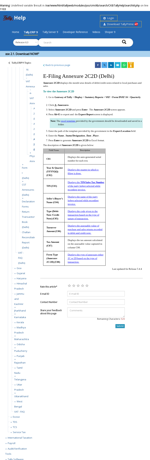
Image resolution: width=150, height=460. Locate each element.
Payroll (11, 443)
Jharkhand (20, 310)
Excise (16, 416)
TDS (15, 422)
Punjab (21, 356)
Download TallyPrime (120, 24)
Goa (19, 268)
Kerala (20, 322)
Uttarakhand (21, 396)
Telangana (20, 379)
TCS (15, 427)
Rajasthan (20, 362)
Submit (120, 326)
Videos (96, 32)
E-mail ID (44, 293)
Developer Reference (75, 32)
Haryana (21, 278)
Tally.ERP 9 (31, 32)
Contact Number (48, 302)
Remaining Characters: (111, 318)
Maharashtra (21, 339)
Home (15, 32)
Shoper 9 (110, 32)
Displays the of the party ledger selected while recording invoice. (86, 186)
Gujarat (21, 273)
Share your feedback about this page (51, 312)
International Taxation (20, 437)
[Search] (124, 42)
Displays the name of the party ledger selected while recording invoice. (83, 200)
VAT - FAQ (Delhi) (21, 258)
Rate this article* (48, 286)
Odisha (21, 344)
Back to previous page (57, 65)
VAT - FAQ (19, 411)
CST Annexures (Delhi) (28, 189)
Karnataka (20, 317)
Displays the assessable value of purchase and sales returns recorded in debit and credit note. (85, 229)
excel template (68, 121)
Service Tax (19, 432)
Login (110, 18)
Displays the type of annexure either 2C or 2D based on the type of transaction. (85, 258)
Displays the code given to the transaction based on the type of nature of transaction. (83, 215)
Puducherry (20, 351)
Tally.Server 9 (50, 32)
